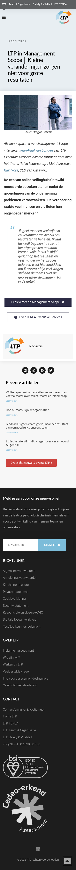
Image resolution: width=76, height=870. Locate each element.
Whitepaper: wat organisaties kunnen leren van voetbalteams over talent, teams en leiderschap (36, 393)
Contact (11, 699)
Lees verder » (12, 401)
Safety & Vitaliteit (42, 4)
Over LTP (11, 640)
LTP (4, 4)
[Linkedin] (38, 849)
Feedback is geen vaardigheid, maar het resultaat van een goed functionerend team (37, 425)
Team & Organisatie (19, 4)
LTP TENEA (60, 4)
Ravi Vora (11, 170)
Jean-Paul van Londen (36, 150)
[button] (25, 370)
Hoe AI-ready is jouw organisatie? (27, 410)
